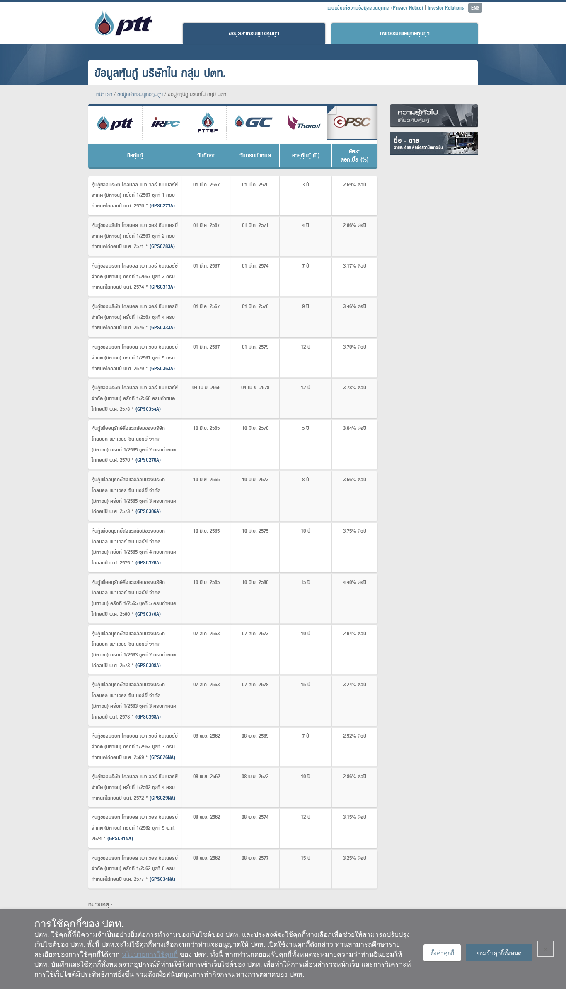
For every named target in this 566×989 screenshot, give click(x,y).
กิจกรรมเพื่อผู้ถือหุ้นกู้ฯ (405, 33)
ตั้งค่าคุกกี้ (442, 952)
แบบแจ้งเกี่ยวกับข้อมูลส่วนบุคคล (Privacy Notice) (374, 8)
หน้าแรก (104, 94)
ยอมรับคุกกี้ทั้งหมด (499, 952)
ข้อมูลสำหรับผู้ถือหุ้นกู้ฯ (254, 33)
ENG (475, 8)
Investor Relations (446, 8)
